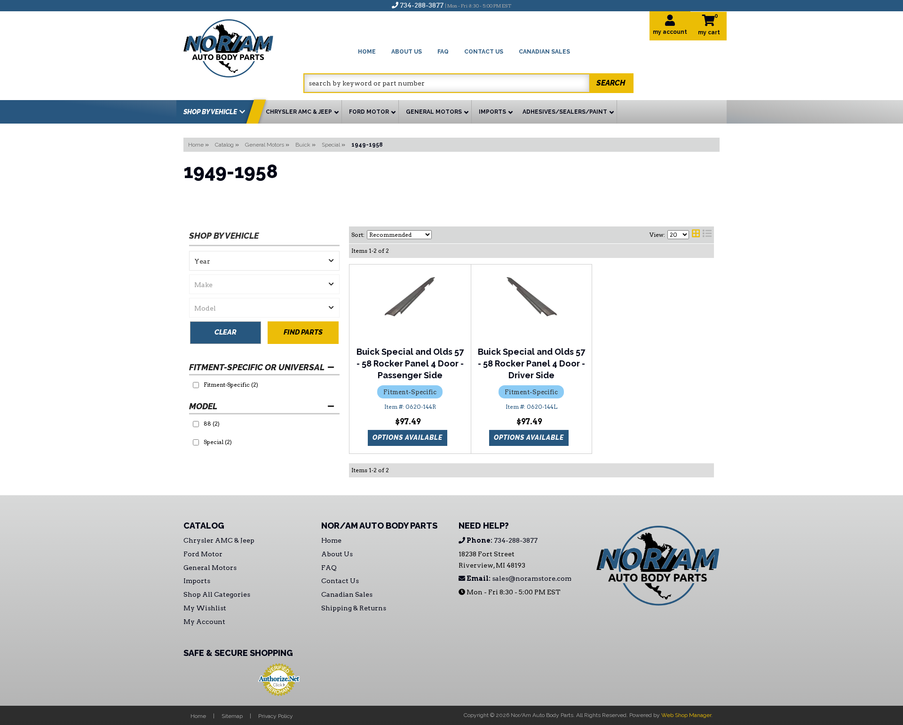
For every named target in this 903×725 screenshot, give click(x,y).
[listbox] (264, 261)
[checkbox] (196, 385)
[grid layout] (695, 235)
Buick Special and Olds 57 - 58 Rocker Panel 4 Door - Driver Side (531, 363)
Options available (407, 437)
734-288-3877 (501, 540)
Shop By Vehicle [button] (210, 112)
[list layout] (707, 235)
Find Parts (303, 332)
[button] (468, 83)
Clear (225, 332)
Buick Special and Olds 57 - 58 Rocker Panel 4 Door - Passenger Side (410, 363)
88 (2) (212, 423)
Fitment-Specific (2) (231, 384)
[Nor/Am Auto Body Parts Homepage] (243, 47)
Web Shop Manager (686, 715)
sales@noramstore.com (518, 578)
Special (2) (218, 441)
